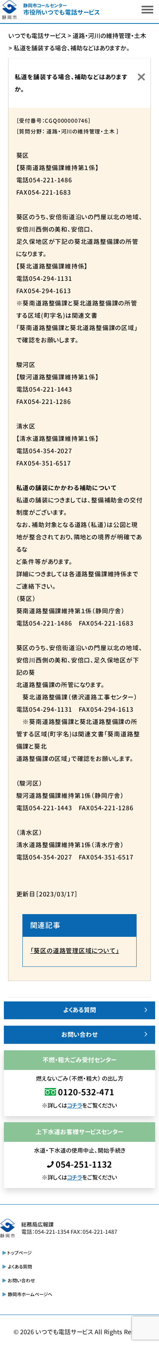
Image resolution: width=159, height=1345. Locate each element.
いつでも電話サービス (64, 1332)
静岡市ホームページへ (30, 1294)
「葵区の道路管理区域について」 (74, 950)
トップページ (20, 1253)
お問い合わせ (79, 1034)
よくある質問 (79, 1010)
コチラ (74, 1105)
